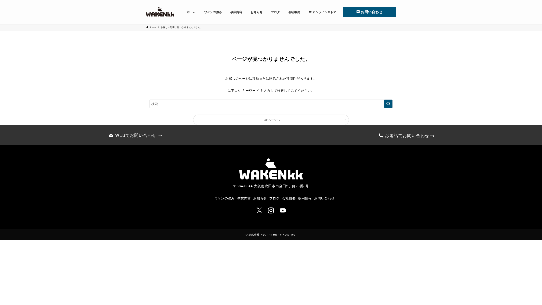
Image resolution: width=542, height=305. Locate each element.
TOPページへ (271, 120)
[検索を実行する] (388, 104)
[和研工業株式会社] (160, 11)
